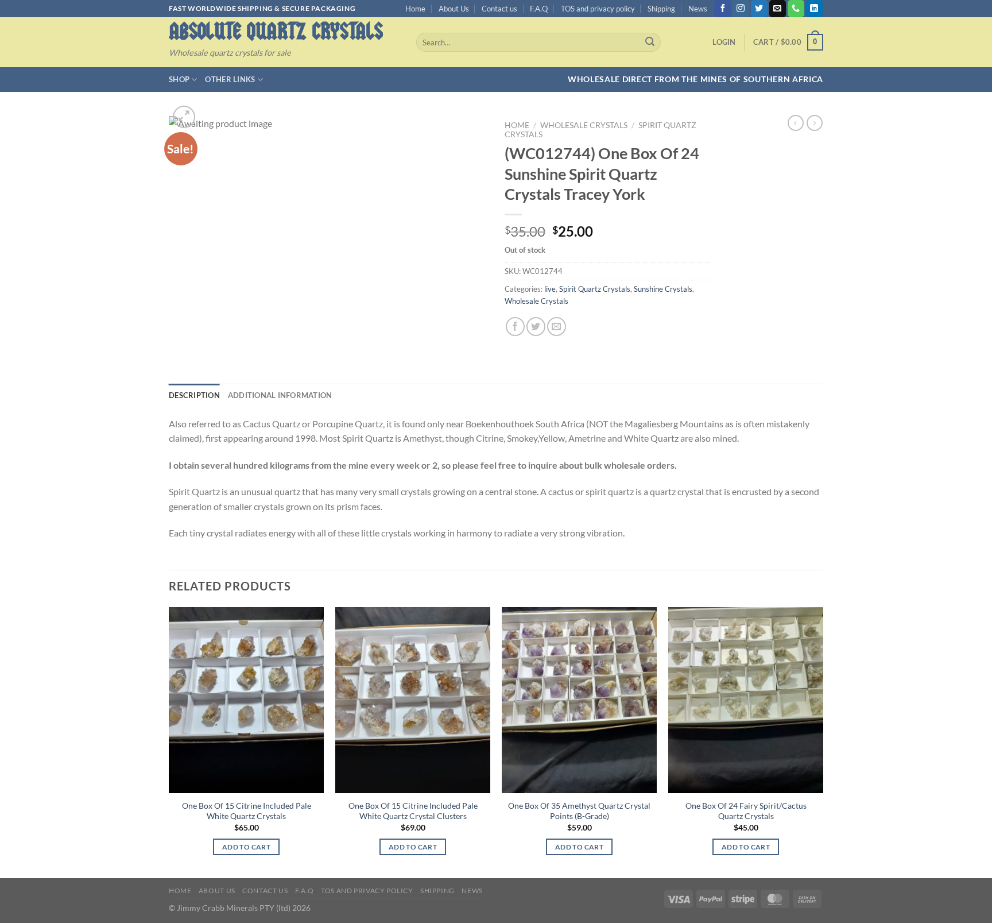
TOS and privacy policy (598, 8)
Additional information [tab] (280, 395)
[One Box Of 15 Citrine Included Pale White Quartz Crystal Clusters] (412, 700)
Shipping (661, 8)
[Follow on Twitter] (759, 8)
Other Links (230, 79)
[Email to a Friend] (556, 326)
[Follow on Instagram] (741, 8)
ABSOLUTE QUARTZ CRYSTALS (276, 31)
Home (415, 8)
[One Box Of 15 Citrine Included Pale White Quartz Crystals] (246, 700)
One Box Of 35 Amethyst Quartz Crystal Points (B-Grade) (579, 811)
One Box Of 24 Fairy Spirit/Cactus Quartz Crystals (746, 811)
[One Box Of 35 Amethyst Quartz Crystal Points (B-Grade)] (579, 700)
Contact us (499, 8)
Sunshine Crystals (663, 288)
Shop (179, 79)
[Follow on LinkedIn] (814, 8)
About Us (454, 8)
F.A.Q (539, 8)
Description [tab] (194, 395)
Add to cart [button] (246, 847)
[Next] (822, 741)
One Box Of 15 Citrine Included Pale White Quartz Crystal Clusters (413, 811)
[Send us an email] (777, 8)
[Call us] (796, 8)
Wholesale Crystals (583, 125)
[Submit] (650, 42)
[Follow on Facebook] (722, 8)
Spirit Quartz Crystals (594, 288)
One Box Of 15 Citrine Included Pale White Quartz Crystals (246, 811)
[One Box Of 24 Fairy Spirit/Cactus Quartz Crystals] (745, 700)
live (550, 288)
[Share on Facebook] (515, 326)
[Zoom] (184, 117)
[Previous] (169, 741)
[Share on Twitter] (535, 326)
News (697, 8)
